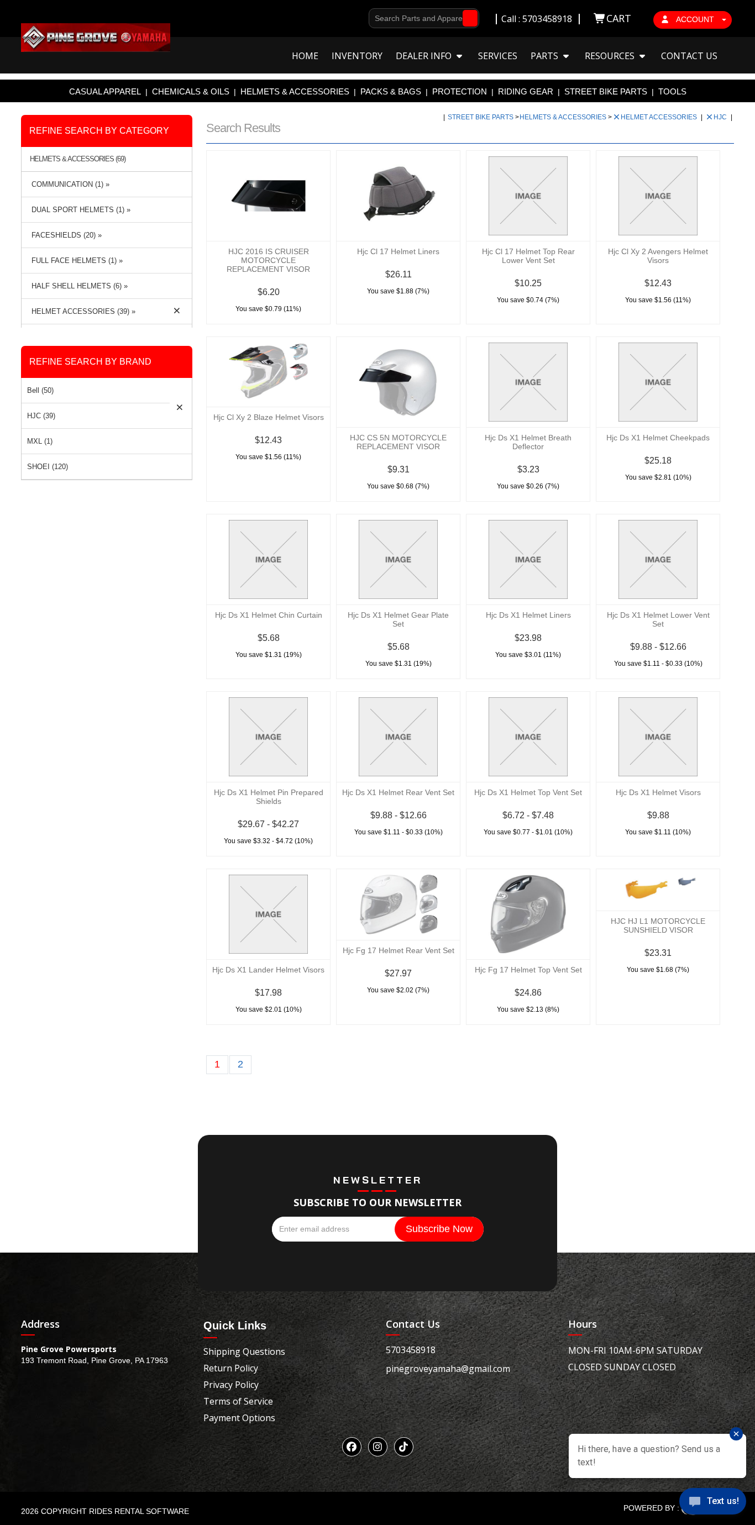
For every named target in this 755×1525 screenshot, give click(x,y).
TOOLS (672, 91)
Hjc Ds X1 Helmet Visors (658, 792)
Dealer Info (425, 56)
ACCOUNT (695, 19)
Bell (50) (40, 390)
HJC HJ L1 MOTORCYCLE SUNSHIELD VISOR (658, 925)
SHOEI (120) (47, 466)
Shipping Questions (244, 1351)
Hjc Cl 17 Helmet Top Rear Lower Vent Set (528, 256)
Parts (545, 56)
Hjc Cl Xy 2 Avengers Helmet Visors (658, 256)
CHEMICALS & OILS (190, 91)
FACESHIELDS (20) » (64, 235)
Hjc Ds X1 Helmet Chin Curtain (268, 615)
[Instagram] (377, 1446)
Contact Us (689, 56)
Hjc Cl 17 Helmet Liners (398, 251)
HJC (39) (41, 416)
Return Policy (230, 1368)
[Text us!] (712, 1503)
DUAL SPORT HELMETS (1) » (78, 210)
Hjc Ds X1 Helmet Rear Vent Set (398, 792)
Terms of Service (238, 1401)
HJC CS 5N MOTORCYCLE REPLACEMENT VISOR (398, 442)
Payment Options (239, 1418)
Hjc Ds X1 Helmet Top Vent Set (528, 792)
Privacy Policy (231, 1385)
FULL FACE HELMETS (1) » (75, 260)
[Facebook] (351, 1446)
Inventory (357, 56)
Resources (611, 56)
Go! (467, 18)
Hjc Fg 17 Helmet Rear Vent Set (398, 950)
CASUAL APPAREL (105, 91)
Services (497, 56)
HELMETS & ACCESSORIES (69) (77, 159)
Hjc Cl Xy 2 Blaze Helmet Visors (268, 417)
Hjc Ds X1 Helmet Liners (528, 615)
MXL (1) (40, 441)
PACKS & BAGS (390, 91)
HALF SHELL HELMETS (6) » (77, 286)
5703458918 (411, 1350)
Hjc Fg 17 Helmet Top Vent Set (528, 969)
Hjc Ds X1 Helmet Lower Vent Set (658, 619)
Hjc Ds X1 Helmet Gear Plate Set (398, 619)
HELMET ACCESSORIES (660, 117)
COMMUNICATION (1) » (68, 184)
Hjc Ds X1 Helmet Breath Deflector (528, 442)
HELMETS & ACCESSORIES (294, 91)
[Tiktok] (403, 1446)
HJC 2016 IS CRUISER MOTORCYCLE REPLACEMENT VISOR (268, 260)
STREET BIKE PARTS (605, 91)
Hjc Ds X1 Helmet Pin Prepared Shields (268, 797)
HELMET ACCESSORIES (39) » (81, 311)
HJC (721, 117)
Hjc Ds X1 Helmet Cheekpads (658, 437)
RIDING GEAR (525, 91)
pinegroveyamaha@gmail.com (448, 1369)
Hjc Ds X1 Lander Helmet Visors (268, 969)
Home (305, 56)
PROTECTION (459, 91)
